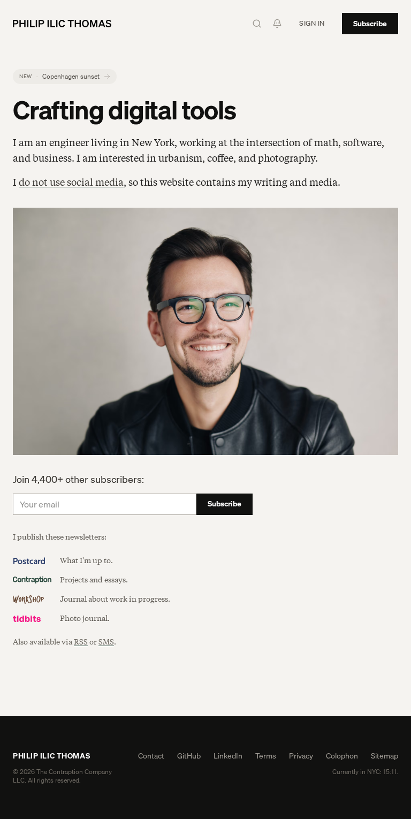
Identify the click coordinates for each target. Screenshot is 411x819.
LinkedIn (228, 755)
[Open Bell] (277, 23)
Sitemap (384, 755)
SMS (106, 642)
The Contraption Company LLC (62, 776)
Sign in (312, 23)
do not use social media (71, 182)
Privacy (301, 755)
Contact (151, 755)
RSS (81, 642)
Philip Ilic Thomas (51, 755)
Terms (265, 755)
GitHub (189, 755)
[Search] (257, 23)
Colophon (342, 755)
